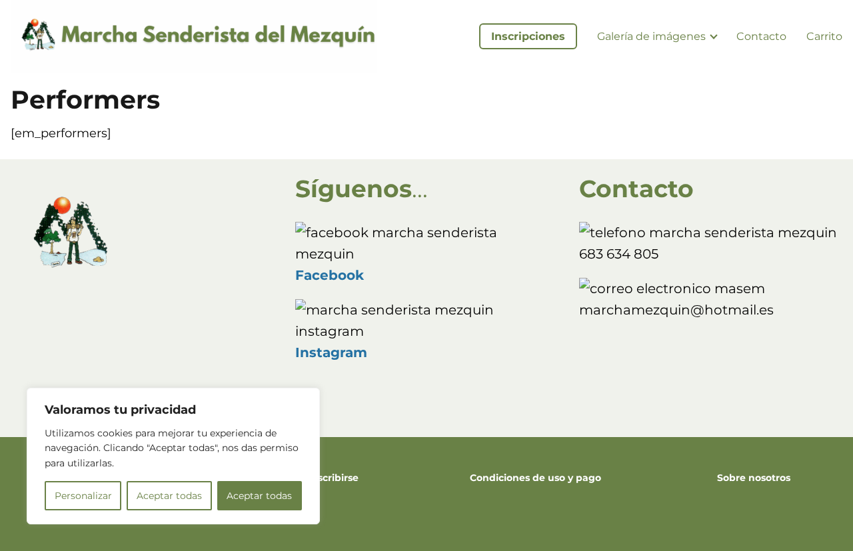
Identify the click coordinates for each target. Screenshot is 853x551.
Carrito (824, 36)
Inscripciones (528, 36)
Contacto (761, 36)
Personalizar (83, 496)
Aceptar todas (169, 496)
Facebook (329, 275)
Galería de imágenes (651, 36)
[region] (173, 456)
